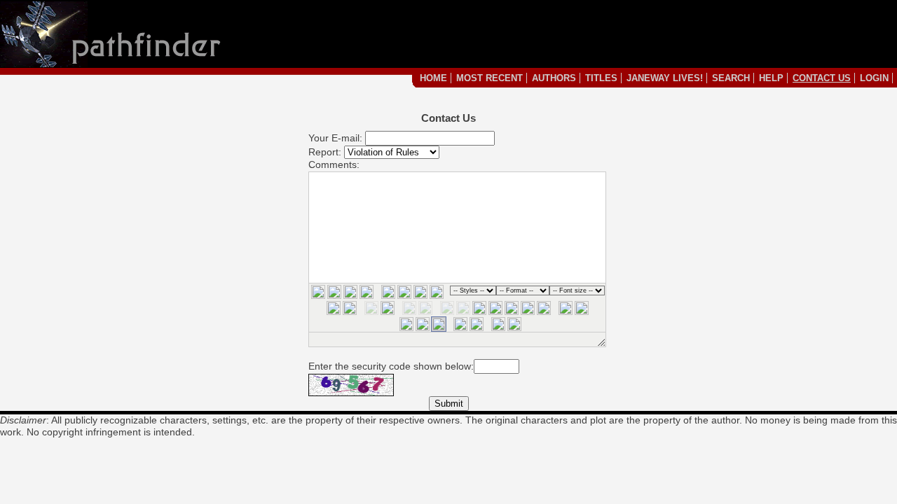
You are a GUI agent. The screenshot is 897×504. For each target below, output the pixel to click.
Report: (324, 152)
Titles (601, 78)
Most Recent (489, 78)
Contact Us (822, 78)
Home (433, 78)
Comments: (334, 164)
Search (731, 78)
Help (771, 78)
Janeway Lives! (664, 78)
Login (874, 78)
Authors (554, 78)
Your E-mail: (335, 138)
